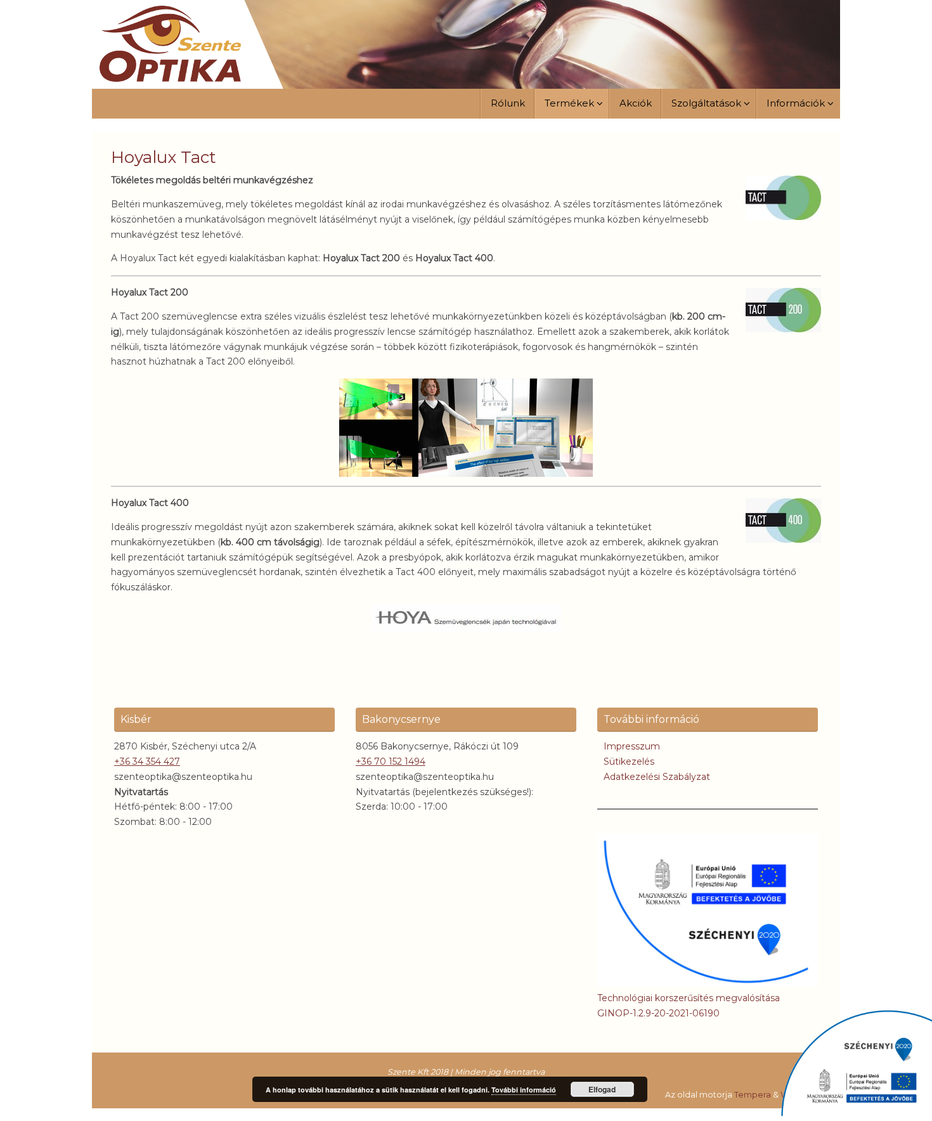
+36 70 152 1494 (390, 761)
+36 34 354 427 (147, 761)
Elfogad (602, 1089)
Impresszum (632, 746)
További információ (523, 1089)
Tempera (752, 1094)
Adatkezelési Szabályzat (657, 776)
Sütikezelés (629, 761)
